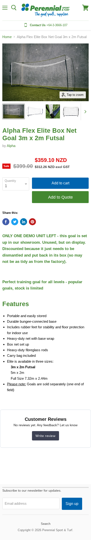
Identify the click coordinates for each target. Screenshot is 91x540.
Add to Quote (60, 197)
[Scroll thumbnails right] (84, 111)
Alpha (11, 146)
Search (45, 524)
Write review (45, 436)
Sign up (72, 504)
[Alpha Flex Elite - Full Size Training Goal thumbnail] (35, 111)
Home (7, 37)
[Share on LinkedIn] (23, 221)
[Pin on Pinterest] (32, 221)
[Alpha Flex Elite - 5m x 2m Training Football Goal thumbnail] (13, 111)
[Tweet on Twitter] (14, 221)
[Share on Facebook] (5, 221)
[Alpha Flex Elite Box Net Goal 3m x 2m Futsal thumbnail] (71, 111)
